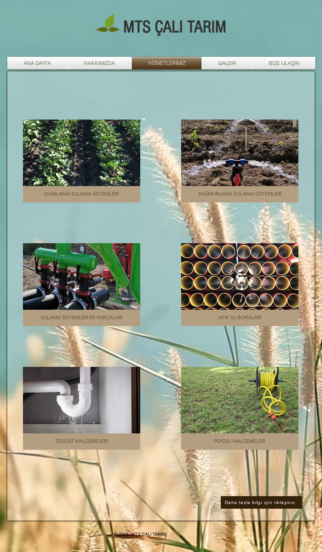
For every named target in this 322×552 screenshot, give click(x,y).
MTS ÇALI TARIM (174, 27)
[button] (81, 161)
